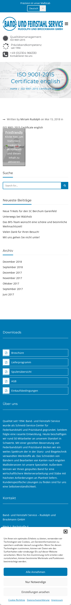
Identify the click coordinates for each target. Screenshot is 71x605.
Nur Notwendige (35, 582)
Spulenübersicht (21, 371)
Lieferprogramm (21, 362)
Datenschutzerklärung (38, 600)
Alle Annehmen (35, 572)
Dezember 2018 (12, 261)
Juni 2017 (8, 294)
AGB (13, 381)
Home (13, 88)
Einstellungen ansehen (35, 592)
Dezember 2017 (12, 272)
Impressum (57, 600)
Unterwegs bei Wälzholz (17, 216)
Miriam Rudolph (30, 119)
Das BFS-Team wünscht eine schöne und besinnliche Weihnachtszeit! (35, 224)
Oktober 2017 (11, 283)
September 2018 (13, 267)
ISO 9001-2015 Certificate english (23, 127)
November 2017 (12, 278)
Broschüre (17, 353)
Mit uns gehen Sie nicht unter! (21, 237)
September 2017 (13, 289)
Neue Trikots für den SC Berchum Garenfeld (30, 211)
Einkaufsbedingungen (24, 390)
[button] (65, 531)
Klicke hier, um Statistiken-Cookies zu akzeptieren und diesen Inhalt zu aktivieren (14, 149)
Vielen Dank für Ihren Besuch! (21, 232)
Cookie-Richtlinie (16, 600)
